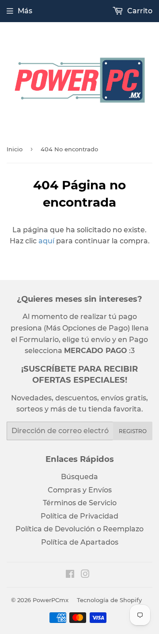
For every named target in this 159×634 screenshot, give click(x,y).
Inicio (15, 149)
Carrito (138, 11)
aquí (46, 241)
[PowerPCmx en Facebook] (70, 575)
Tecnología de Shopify (109, 599)
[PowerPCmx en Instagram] (85, 575)
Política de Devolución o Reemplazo (79, 529)
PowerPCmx (50, 599)
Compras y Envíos (80, 490)
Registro (133, 431)
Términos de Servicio (80, 503)
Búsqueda (79, 477)
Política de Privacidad (79, 516)
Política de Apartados (79, 542)
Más (25, 11)
